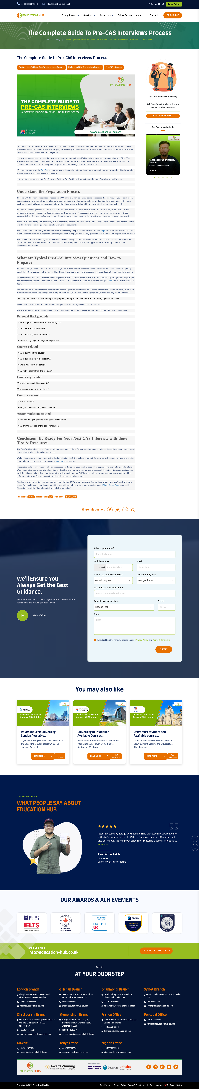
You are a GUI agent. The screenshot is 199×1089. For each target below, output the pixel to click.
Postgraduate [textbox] (145, 580)
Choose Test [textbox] (101, 607)
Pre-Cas (44, 170)
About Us (141, 15)
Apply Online (174, 4)
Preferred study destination (109, 575)
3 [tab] (163, 176)
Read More (39, 756)
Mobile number (102, 561)
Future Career (125, 15)
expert (104, 230)
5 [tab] (171, 176)
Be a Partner (106, 1085)
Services (87, 15)
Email (140, 561)
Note (96, 614)
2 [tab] (159, 176)
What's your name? (104, 548)
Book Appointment (163, 116)
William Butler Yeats (111, 485)
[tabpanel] (163, 154)
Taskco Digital (176, 1085)
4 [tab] (167, 176)
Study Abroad (69, 15)
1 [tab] (155, 176)
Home (49, 40)
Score (161, 601)
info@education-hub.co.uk (53, 953)
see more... (104, 844)
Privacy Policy (141, 640)
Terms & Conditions (161, 640)
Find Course (173, 15)
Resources (105, 15)
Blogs (58, 40)
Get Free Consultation (154, 951)
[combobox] (100, 567)
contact (154, 15)
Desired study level (147, 575)
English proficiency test (106, 601)
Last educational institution (109, 588)
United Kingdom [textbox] (103, 580)
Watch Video (40, 615)
